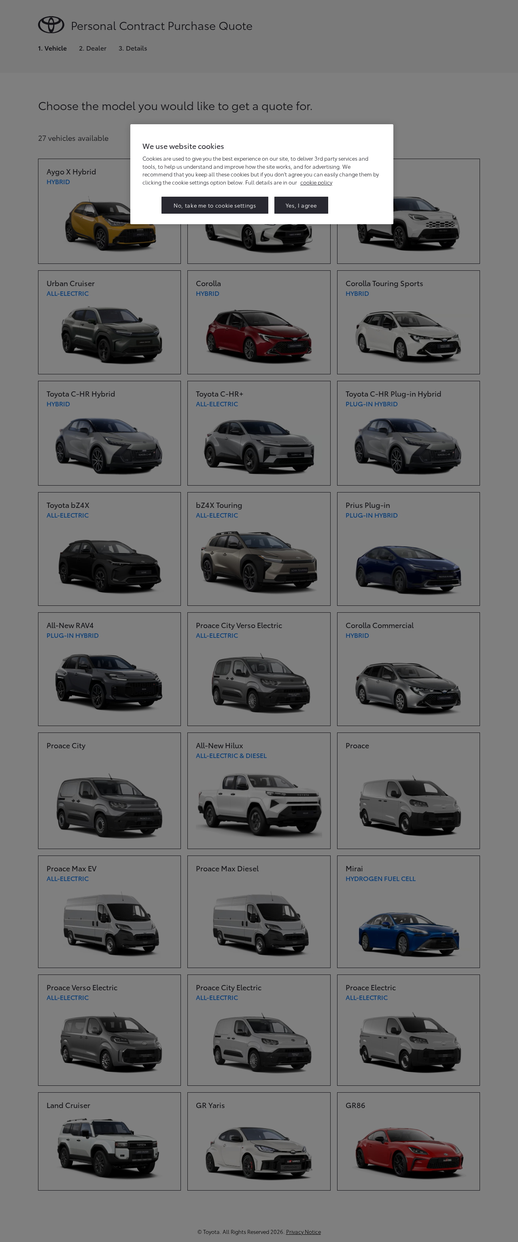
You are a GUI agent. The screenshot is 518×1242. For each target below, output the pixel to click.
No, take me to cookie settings (215, 205)
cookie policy (316, 182)
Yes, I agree (301, 205)
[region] (261, 174)
